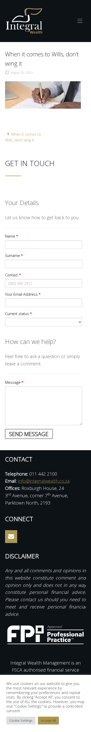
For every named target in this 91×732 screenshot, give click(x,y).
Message (14, 382)
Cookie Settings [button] (20, 720)
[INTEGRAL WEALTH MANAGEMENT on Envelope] (11, 536)
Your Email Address (23, 294)
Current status (18, 313)
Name (11, 236)
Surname (14, 255)
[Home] (24, 20)
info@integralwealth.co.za (44, 481)
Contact (13, 275)
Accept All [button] (48, 720)
